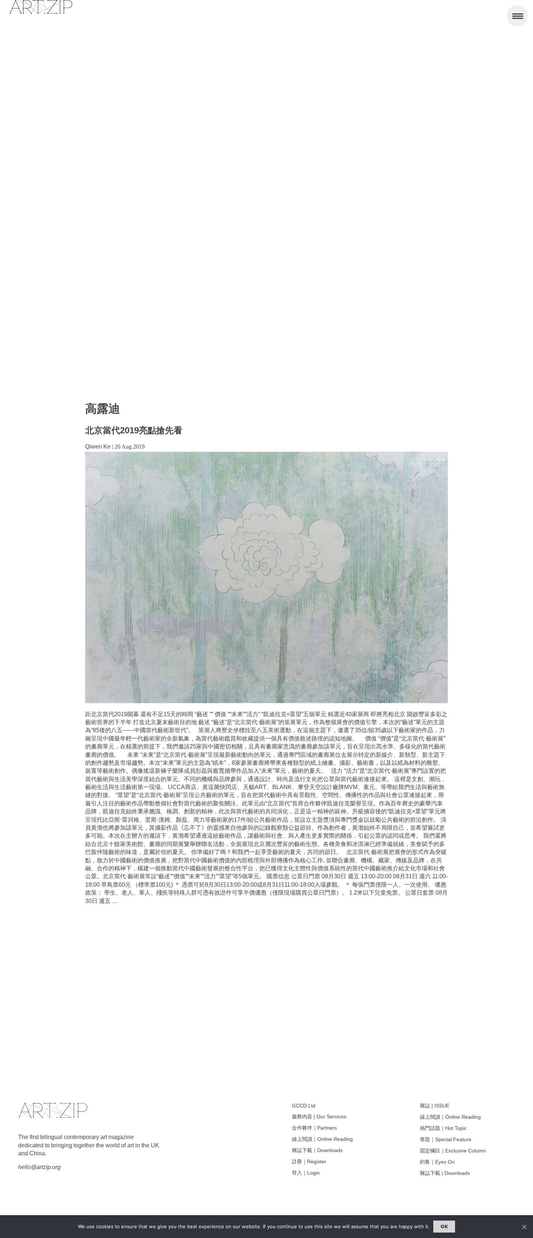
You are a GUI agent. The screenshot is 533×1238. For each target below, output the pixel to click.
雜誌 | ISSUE (434, 1106)
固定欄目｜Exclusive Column (453, 1151)
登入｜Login (306, 1173)
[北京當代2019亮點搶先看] (266, 701)
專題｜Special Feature (445, 1139)
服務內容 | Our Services (319, 1116)
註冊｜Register (309, 1161)
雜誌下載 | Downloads (445, 1173)
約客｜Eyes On (437, 1162)
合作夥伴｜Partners (314, 1128)
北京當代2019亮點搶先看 (133, 430)
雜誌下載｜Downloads (317, 1150)
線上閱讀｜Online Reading (322, 1139)
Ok (444, 1226)
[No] (524, 1226)
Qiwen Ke (98, 446)
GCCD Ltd (303, 1106)
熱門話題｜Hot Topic (443, 1128)
